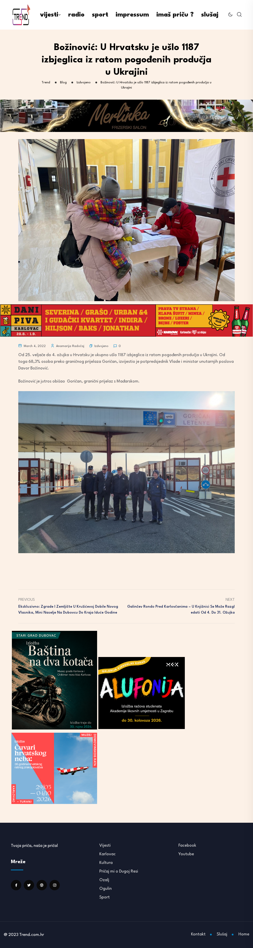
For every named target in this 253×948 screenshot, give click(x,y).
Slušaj (222, 934)
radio (76, 15)
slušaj (209, 15)
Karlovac (107, 854)
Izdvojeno (101, 346)
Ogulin (105, 889)
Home (243, 934)
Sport (104, 897)
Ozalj (104, 880)
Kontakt (198, 934)
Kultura (106, 863)
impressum (132, 15)
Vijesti (105, 845)
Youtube (186, 854)
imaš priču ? (175, 15)
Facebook (187, 845)
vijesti (49, 15)
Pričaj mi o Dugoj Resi (118, 871)
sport (100, 15)
